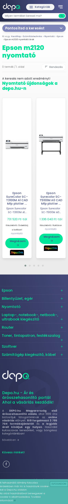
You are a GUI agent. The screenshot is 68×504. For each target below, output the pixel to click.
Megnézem (18, 243)
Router (8, 327)
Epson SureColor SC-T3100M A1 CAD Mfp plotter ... (17, 198)
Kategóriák (39, 7)
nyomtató (17, 233)
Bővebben (10, 440)
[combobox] (31, 16)
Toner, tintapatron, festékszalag (31, 335)
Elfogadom (59, 483)
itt (15, 500)
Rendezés (54, 67)
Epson (7, 290)
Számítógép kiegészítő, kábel (29, 354)
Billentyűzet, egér (17, 298)
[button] (25, 265)
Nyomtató (11, 306)
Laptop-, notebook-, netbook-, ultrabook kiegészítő (30, 317)
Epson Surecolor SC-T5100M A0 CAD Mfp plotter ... (51, 198)
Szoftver (9, 346)
